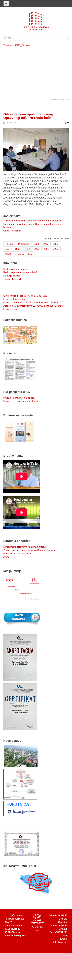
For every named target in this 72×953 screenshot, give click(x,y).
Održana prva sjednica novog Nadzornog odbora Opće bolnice (32, 226)
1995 (45, 244)
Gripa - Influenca (12, 230)
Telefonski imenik (12, 279)
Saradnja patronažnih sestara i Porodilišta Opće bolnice (32, 220)
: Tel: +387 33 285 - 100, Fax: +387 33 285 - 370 (33, 302)
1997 (8, 249)
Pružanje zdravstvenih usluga (18, 397)
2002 (55, 249)
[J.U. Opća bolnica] (36, 22)
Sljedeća (19, 254)
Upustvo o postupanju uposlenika (21, 401)
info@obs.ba (59, 942)
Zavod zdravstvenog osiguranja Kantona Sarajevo (29, 550)
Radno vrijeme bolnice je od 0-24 (20, 272)
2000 (36, 249)
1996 (55, 244)
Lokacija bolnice (11, 275)
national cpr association (60, 99)
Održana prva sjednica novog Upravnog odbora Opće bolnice (29, 116)
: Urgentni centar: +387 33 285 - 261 (25, 295)
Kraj (30, 254)
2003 (8, 254)
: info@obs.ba (14, 299)
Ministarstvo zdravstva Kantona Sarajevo (25, 546)
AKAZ (6, 556)
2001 (46, 249)
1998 (17, 249)
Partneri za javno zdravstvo (17, 553)
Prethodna (23, 244)
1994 (36, 244)
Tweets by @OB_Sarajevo (17, 45)
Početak (10, 244)
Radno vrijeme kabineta (15, 269)
